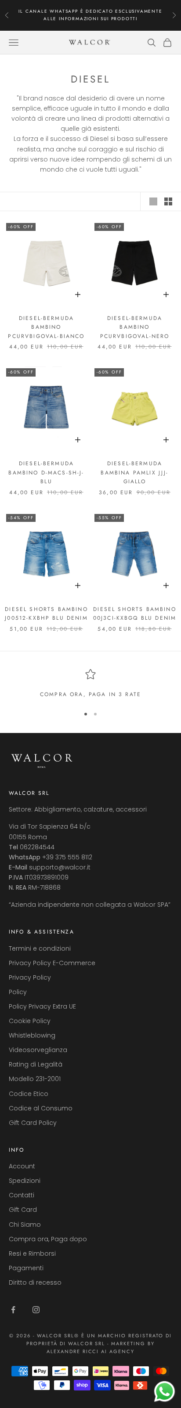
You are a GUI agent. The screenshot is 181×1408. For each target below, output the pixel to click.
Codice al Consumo (40, 1108)
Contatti (21, 1195)
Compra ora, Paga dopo (48, 1239)
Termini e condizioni (40, 948)
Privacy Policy (30, 977)
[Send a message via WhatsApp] (164, 1391)
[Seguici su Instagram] (36, 1309)
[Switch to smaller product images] (168, 201)
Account (22, 1166)
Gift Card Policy (33, 1122)
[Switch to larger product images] (153, 201)
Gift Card (23, 1209)
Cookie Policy (30, 1020)
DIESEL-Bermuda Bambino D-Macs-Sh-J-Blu (46, 472)
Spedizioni (24, 1180)
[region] (90, 684)
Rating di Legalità (35, 1064)
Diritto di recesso (35, 1282)
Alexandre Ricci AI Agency (91, 1351)
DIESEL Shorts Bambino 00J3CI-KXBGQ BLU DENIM (135, 613)
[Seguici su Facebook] (13, 1309)
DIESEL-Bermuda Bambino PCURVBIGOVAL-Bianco (46, 327)
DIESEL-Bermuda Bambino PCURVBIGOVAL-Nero (135, 327)
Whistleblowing (32, 1035)
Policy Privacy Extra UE (42, 1006)
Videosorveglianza (38, 1049)
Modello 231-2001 (35, 1078)
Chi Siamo (25, 1224)
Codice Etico (28, 1093)
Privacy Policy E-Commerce (52, 963)
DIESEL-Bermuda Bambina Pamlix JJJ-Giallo (134, 472)
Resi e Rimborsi (32, 1253)
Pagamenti (26, 1268)
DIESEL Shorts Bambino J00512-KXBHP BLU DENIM (46, 613)
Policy (18, 992)
